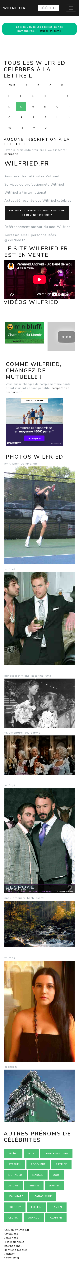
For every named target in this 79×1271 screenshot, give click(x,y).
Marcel (37, 1174)
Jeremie (34, 1185)
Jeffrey (54, 1185)
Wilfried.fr (14, 8)
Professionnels (14, 1242)
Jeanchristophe (56, 1153)
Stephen (14, 1164)
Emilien (36, 1207)
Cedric (13, 1217)
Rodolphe (38, 1164)
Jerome (13, 1185)
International (13, 1246)
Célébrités (48, 8)
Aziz (31, 1153)
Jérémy (13, 1153)
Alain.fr (56, 1217)
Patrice (61, 1164)
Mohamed (15, 1174)
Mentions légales (16, 1250)
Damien (57, 1207)
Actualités (11, 1234)
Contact (9, 1254)
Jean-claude (43, 1196)
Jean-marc (15, 1196)
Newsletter (11, 1258)
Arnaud (34, 1217)
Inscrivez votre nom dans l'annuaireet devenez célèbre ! (37, 213)
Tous (11, 85)
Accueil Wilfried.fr (16, 1230)
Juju (56, 1174)
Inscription (11, 154)
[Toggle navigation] (71, 8)
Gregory (14, 1207)
